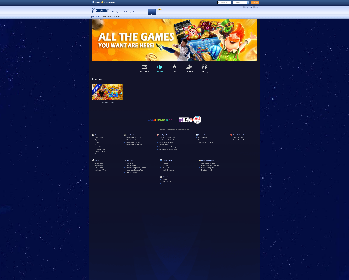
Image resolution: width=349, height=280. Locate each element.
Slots (96, 144)
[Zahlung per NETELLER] (161, 121)
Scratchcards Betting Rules (168, 149)
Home (112, 12)
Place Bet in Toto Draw (133, 137)
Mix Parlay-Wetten (101, 170)
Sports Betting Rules (208, 163)
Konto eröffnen (109, 2)
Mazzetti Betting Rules (166, 142)
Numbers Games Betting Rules (169, 147)
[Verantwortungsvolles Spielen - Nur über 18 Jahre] (191, 121)
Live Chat (248, 7)
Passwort (237, 2)
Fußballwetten (99, 165)
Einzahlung (201, 140)
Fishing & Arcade (100, 149)
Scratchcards (99, 154)
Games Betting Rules (208, 168)
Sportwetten (99, 163)
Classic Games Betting (240, 140)
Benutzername (223, 2)
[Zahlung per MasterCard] (154, 121)
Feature (97, 142)
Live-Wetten (99, 168)
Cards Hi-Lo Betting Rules (168, 140)
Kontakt (165, 163)
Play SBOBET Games (205, 142)
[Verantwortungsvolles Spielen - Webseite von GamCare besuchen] (186, 120)
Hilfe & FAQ (166, 165)
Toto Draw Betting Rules (167, 137)
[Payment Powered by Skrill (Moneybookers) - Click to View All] (170, 121)
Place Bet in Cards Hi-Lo (134, 140)
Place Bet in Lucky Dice (134, 144)
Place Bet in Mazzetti (133, 142)
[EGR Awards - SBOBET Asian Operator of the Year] (197, 120)
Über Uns (129, 163)
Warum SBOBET (132, 165)
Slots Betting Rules (165, 144)
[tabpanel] (174, 40)
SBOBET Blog (167, 179)
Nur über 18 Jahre (207, 170)
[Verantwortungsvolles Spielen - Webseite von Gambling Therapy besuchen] (181, 120)
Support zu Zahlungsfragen (135, 170)
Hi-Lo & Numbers (100, 147)
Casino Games (100, 151)
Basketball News (168, 184)
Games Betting (238, 137)
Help (256, 7)
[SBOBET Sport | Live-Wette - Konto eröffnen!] (99, 11)
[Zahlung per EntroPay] (167, 121)
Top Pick (97, 140)
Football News (167, 181)
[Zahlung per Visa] (150, 121)
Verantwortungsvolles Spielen (136, 168)
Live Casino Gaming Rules (210, 165)
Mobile (97, 2)
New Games (99, 137)
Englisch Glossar (168, 170)
